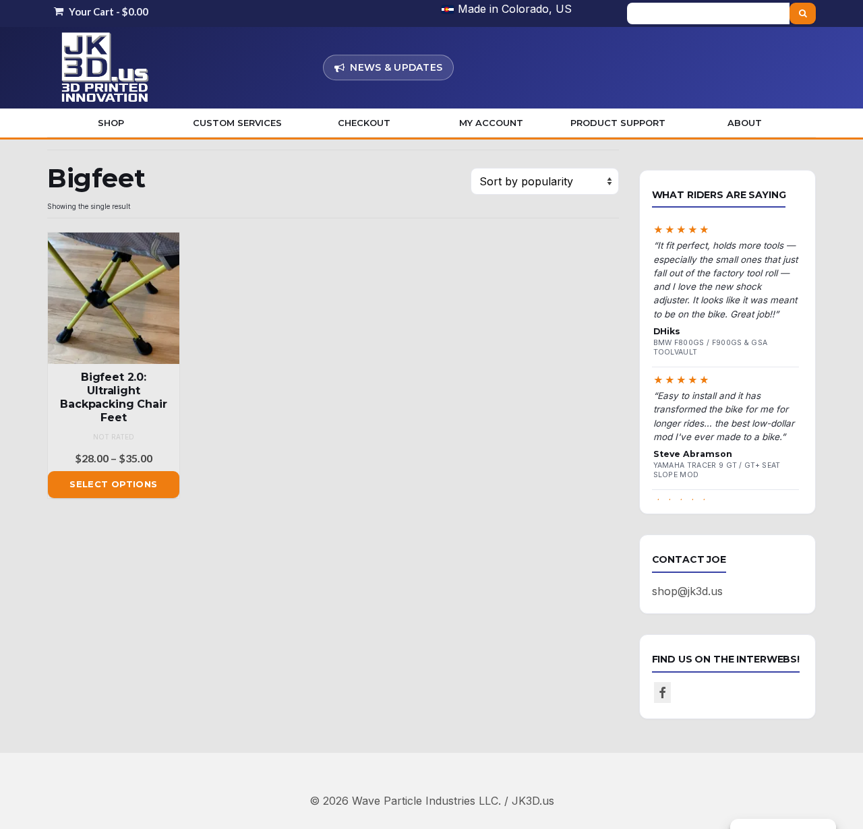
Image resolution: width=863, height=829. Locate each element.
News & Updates (396, 67)
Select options (113, 484)
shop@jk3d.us (687, 591)
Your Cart (107, 11)
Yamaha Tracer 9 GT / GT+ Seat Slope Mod (717, 470)
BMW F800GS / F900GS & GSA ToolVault (710, 347)
